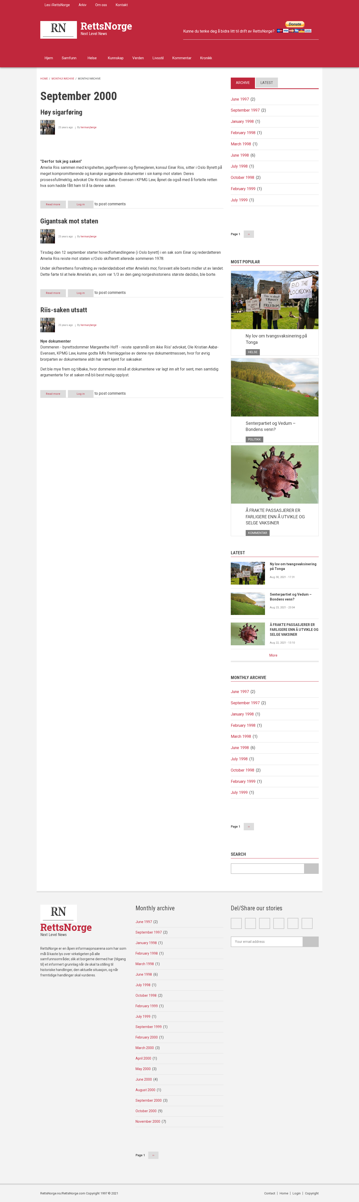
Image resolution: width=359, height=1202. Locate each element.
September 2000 (149, 1100)
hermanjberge (88, 127)
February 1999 (243, 188)
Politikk (254, 439)
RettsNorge (106, 25)
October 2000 (146, 1111)
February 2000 (147, 1037)
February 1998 (243, 132)
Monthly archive (63, 78)
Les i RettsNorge (57, 5)
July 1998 (239, 166)
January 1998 (242, 121)
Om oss (101, 5)
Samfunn (69, 58)
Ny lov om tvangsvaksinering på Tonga (276, 339)
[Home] (58, 29)
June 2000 (144, 1079)
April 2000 (143, 1058)
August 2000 (145, 1090)
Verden (138, 58)
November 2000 (148, 1121)
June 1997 (240, 99)
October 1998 (242, 177)
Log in (81, 204)
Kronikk (206, 58)
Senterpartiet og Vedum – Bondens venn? (271, 426)
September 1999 (149, 1027)
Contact (269, 1193)
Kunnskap (116, 58)
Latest (267, 83)
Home (44, 78)
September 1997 (245, 110)
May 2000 (143, 1069)
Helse (92, 58)
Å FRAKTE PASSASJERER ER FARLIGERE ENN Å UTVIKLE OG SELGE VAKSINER (275, 516)
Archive (243, 83)
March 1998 (241, 144)
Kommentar (181, 58)
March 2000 (145, 1048)
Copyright (312, 1193)
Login (297, 1193)
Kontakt (122, 5)
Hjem (49, 58)
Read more (56, 205)
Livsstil (158, 58)
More (273, 655)
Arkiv (82, 5)
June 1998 (240, 155)
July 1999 (239, 200)
